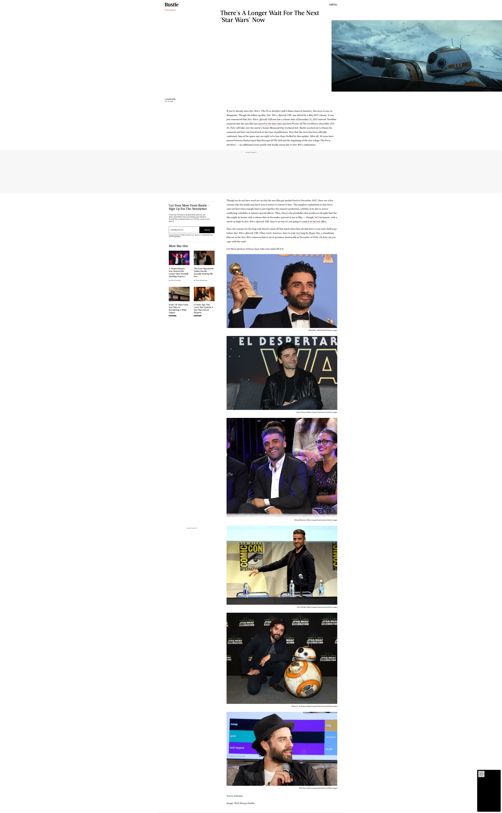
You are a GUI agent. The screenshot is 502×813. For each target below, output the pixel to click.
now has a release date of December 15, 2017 (282, 119)
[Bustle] (171, 4)
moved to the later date (270, 123)
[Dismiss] (498, 772)
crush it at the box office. (314, 221)
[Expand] (480, 772)
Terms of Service (207, 235)
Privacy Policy (176, 236)
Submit (207, 230)
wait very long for (306, 232)
